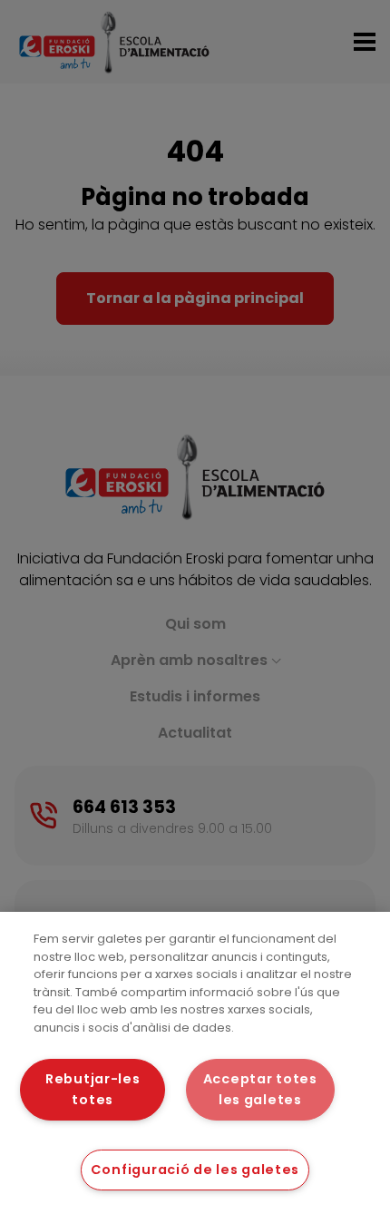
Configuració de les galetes (195, 1169)
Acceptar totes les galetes (260, 1089)
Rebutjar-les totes (93, 1089)
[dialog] (195, 1063)
